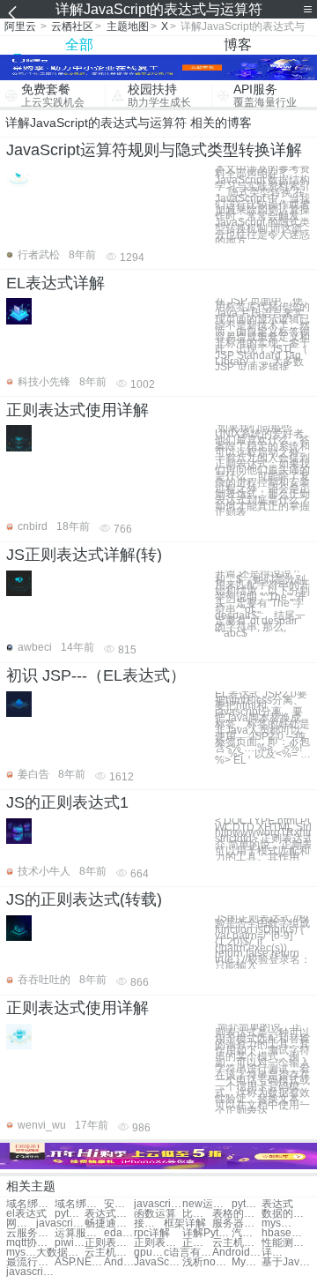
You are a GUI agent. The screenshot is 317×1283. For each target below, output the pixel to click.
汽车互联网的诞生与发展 (247, 1233)
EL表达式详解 (55, 283)
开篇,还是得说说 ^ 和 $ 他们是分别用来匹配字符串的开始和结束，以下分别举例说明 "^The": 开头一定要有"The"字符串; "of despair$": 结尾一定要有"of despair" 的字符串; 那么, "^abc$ (262, 604)
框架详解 (185, 1223)
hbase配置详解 (286, 1233)
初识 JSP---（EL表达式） (96, 675)
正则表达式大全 (197, 1243)
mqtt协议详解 (30, 1243)
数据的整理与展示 (286, 1214)
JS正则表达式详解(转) (84, 554)
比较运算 (197, 1214)
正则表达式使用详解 (77, 410)
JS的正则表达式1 (67, 802)
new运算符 (206, 1204)
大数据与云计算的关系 (60, 1252)
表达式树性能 (109, 1214)
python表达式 (70, 1214)
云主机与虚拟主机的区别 (236, 1243)
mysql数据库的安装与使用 (21, 1252)
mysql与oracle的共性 (276, 1223)
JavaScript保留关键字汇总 (158, 1262)
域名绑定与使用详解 (30, 1204)
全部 (79, 44)
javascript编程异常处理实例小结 (30, 1272)
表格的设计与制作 (236, 1214)
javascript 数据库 (60, 1223)
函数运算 (155, 1214)
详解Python (206, 1233)
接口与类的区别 (149, 1223)
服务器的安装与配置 (236, 1223)
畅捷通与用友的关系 (109, 1223)
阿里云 (20, 26)
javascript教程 (158, 1204)
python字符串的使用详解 (247, 1204)
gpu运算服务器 (149, 1252)
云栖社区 (72, 26)
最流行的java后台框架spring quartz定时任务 (30, 1262)
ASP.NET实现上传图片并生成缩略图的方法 (79, 1262)
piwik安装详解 (70, 1243)
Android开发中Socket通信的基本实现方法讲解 (119, 1262)
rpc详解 (152, 1233)
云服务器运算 (30, 1233)
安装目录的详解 (119, 1204)
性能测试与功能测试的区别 (286, 1243)
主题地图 (128, 26)
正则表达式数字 (109, 1243)
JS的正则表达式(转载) (84, 899)
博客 (238, 44)
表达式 (277, 1204)
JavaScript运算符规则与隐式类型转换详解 (154, 150)
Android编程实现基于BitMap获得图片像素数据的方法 (236, 1252)
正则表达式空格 (158, 1243)
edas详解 (119, 1233)
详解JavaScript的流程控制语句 (276, 1252)
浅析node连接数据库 (206, 1262)
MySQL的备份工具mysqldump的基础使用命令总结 (247, 1262)
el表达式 (26, 1214)
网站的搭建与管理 (21, 1223)
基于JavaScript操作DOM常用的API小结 (286, 1262)
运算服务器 (79, 1233)
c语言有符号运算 (188, 1252)
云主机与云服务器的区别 (109, 1252)
